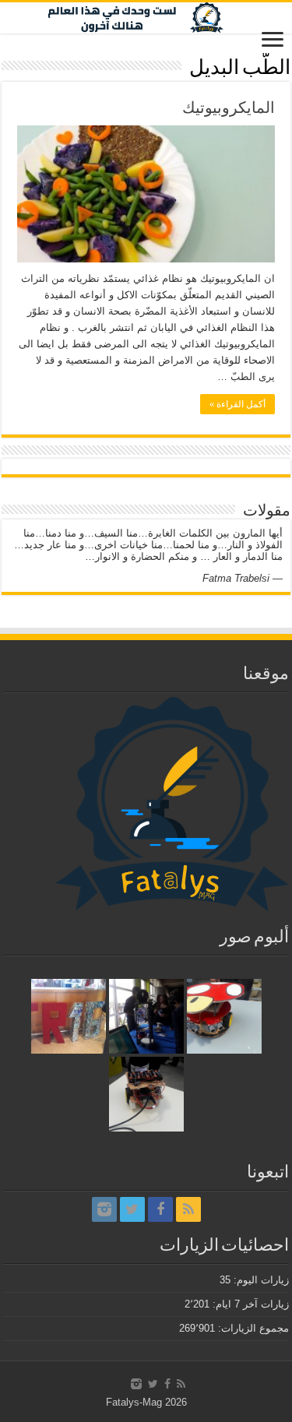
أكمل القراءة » (237, 404)
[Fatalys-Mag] (146, 17)
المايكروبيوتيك (228, 107)
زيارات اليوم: (259, 1280)
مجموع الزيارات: (252, 1328)
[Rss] (188, 1209)
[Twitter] (132, 1209)
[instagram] (104, 1209)
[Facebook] (160, 1209)
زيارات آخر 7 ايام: (249, 1304)
